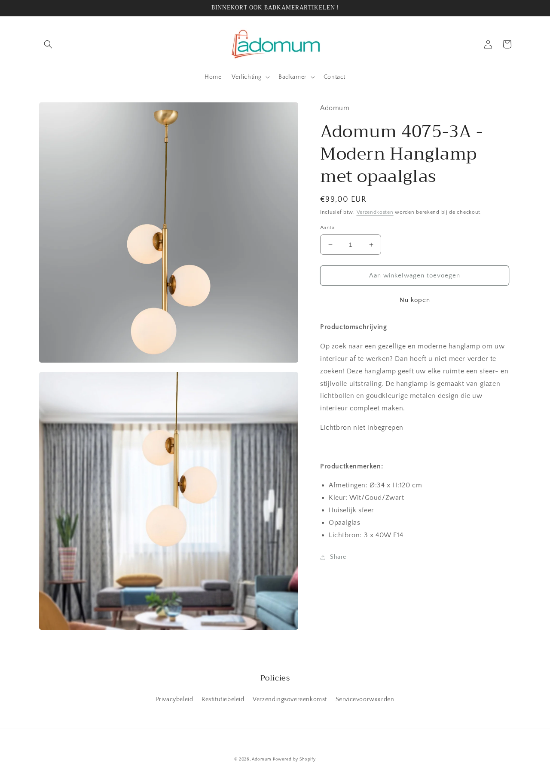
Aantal (328, 228)
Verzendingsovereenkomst (290, 699)
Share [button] (338, 557)
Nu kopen (415, 300)
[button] (48, 44)
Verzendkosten (375, 212)
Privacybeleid (174, 699)
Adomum (261, 759)
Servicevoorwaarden (365, 699)
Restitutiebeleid (223, 699)
